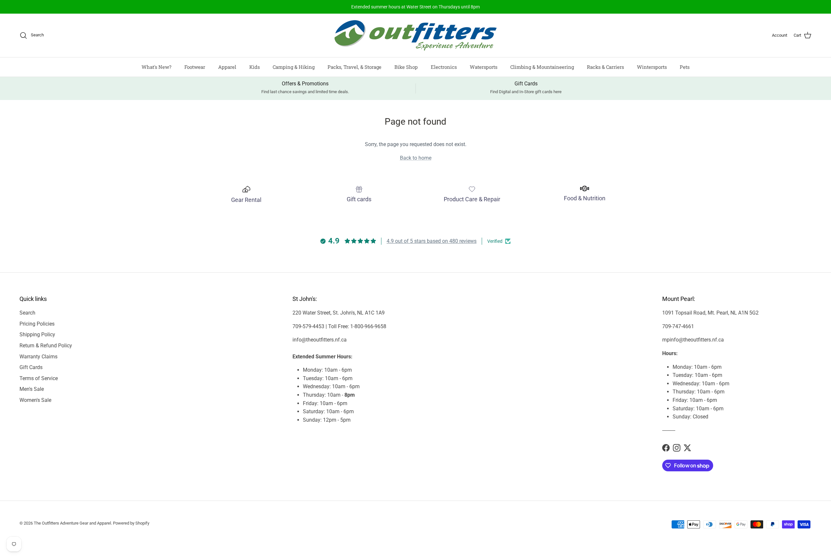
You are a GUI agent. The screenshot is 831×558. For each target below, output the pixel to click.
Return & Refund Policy (45, 345)
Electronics (444, 67)
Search (27, 313)
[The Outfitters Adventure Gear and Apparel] (415, 35)
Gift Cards (31, 367)
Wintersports (652, 67)
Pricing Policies (37, 324)
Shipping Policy (37, 334)
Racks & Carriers (605, 67)
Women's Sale (35, 400)
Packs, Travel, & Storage (354, 67)
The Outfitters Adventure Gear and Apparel (72, 523)
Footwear (194, 67)
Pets (684, 67)
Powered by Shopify (131, 523)
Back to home (415, 158)
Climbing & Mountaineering (542, 67)
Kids (254, 67)
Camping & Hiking (294, 67)
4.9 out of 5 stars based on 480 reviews (432, 241)
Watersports (483, 67)
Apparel (227, 67)
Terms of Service (38, 378)
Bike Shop (406, 67)
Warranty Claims (38, 356)
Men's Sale (31, 389)
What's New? (156, 67)
